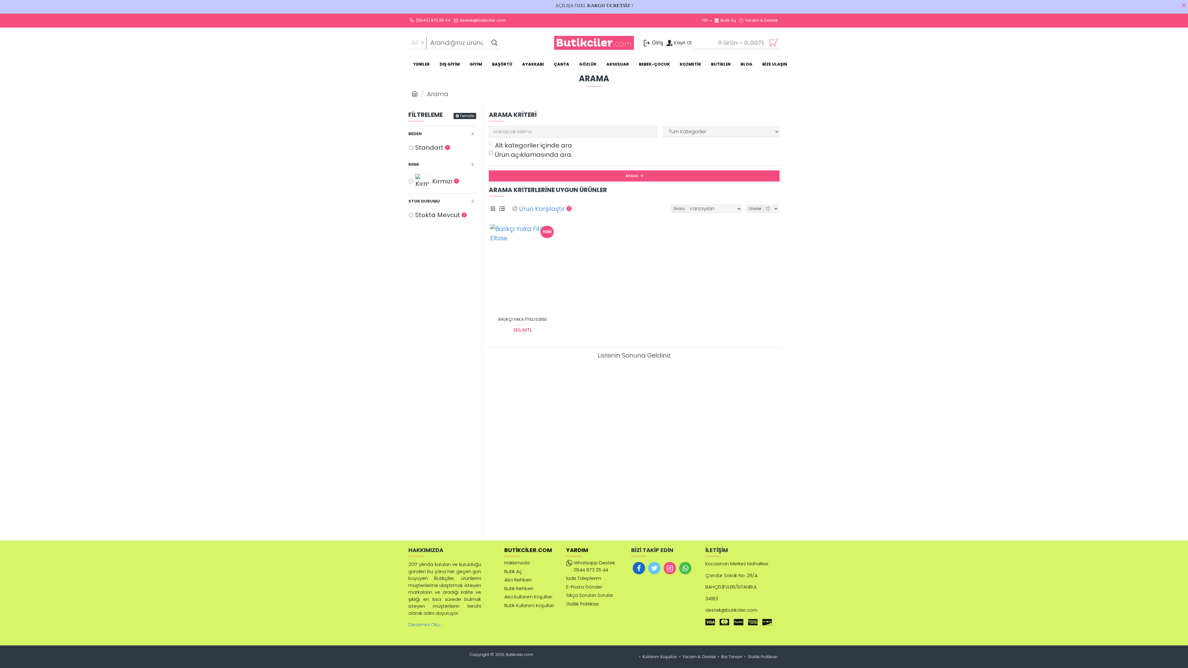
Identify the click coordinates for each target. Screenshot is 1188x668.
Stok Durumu (424, 201)
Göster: (755, 208)
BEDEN (415, 134)
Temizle (467, 115)
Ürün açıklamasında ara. (533, 154)
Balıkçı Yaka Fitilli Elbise (522, 319)
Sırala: (680, 208)
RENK (413, 164)
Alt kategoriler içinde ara (533, 145)
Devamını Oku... (425, 624)
